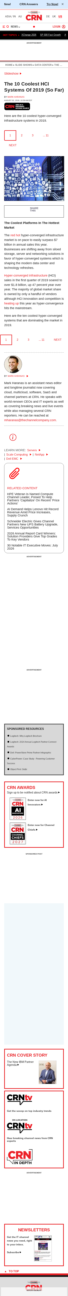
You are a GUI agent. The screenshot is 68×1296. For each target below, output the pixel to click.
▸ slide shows (22, 64)
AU (20, 16)
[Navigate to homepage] (34, 20)
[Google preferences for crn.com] (17, 106)
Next (13, 145)
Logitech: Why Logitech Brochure (26, 736)
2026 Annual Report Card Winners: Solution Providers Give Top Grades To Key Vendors (32, 536)
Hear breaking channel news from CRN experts (30, 1139)
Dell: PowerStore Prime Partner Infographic (30, 752)
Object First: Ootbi (18, 769)
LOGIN (56, 26)
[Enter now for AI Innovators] (19, 818)
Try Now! (52, 4)
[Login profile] (64, 27)
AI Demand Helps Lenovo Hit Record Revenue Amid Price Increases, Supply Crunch (33, 512)
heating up (11, 303)
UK (54, 16)
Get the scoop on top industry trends (29, 1111)
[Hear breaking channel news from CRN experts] (19, 1157)
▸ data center (42, 64)
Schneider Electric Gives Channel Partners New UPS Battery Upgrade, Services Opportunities (32, 524)
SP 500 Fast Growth (50, 34)
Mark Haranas (15, 97)
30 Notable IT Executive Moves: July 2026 (32, 547)
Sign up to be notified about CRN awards (32, 792)
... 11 (46, 135)
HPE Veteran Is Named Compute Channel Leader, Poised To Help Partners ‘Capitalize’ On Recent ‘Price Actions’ (33, 498)
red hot (15, 235)
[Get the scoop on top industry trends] (19, 1126)
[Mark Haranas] (13, 372)
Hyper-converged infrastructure (25, 275)
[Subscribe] (43, 1260)
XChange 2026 (28, 34)
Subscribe (13, 1252)
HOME (9, 64)
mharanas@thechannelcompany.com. (30, 420)
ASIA (8, 16)
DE (48, 16)
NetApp (40, 454)
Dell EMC (12, 458)
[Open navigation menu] (5, 26)
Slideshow (11, 73)
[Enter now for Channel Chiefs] (19, 843)
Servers (32, 450)
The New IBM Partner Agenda (20, 1063)
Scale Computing (17, 454)
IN (14, 16)
